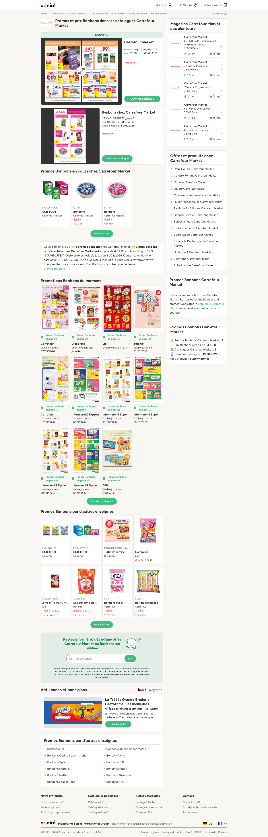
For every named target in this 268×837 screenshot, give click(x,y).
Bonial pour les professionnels (200, 807)
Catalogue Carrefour (99, 812)
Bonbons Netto (57, 775)
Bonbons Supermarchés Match (126, 749)
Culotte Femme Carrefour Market (195, 175)
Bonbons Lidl (55, 749)
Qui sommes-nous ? (52, 802)
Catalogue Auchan (145, 802)
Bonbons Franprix (58, 768)
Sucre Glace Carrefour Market (193, 234)
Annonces (218, 13)
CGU (198, 832)
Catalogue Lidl (96, 802)
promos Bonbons (54, 268)
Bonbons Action (116, 768)
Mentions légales (149, 832)
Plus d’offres (102, 233)
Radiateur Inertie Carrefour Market (196, 228)
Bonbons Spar (56, 762)
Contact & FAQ (191, 802)
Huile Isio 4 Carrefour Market (192, 252)
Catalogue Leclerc (98, 807)
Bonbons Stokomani (119, 775)
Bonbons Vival (115, 755)
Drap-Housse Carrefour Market (194, 169)
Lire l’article (118, 724)
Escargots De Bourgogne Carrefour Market (196, 243)
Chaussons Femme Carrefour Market (198, 195)
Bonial (44, 13)
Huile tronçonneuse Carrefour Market (198, 202)
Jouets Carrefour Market (189, 188)
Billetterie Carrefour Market (191, 259)
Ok (130, 658)
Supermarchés (77, 13)
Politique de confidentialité (177, 832)
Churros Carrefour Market (190, 182)
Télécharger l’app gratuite (55, 812)
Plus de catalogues (101, 501)
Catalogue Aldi (143, 812)
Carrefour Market (100, 13)
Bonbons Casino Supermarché (66, 755)
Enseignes (58, 13)
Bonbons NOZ (115, 782)
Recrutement (190, 812)
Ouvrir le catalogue (142, 98)
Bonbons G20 (115, 762)
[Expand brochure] (81, 71)
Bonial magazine (50, 807)
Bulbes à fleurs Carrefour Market (195, 221)
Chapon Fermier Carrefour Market (196, 215)
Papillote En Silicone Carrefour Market (198, 208)
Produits (120, 13)
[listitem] (55, 201)
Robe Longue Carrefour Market (194, 265)
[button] (102, 68)
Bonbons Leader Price (61, 782)
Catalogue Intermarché (148, 807)
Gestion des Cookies (215, 832)
